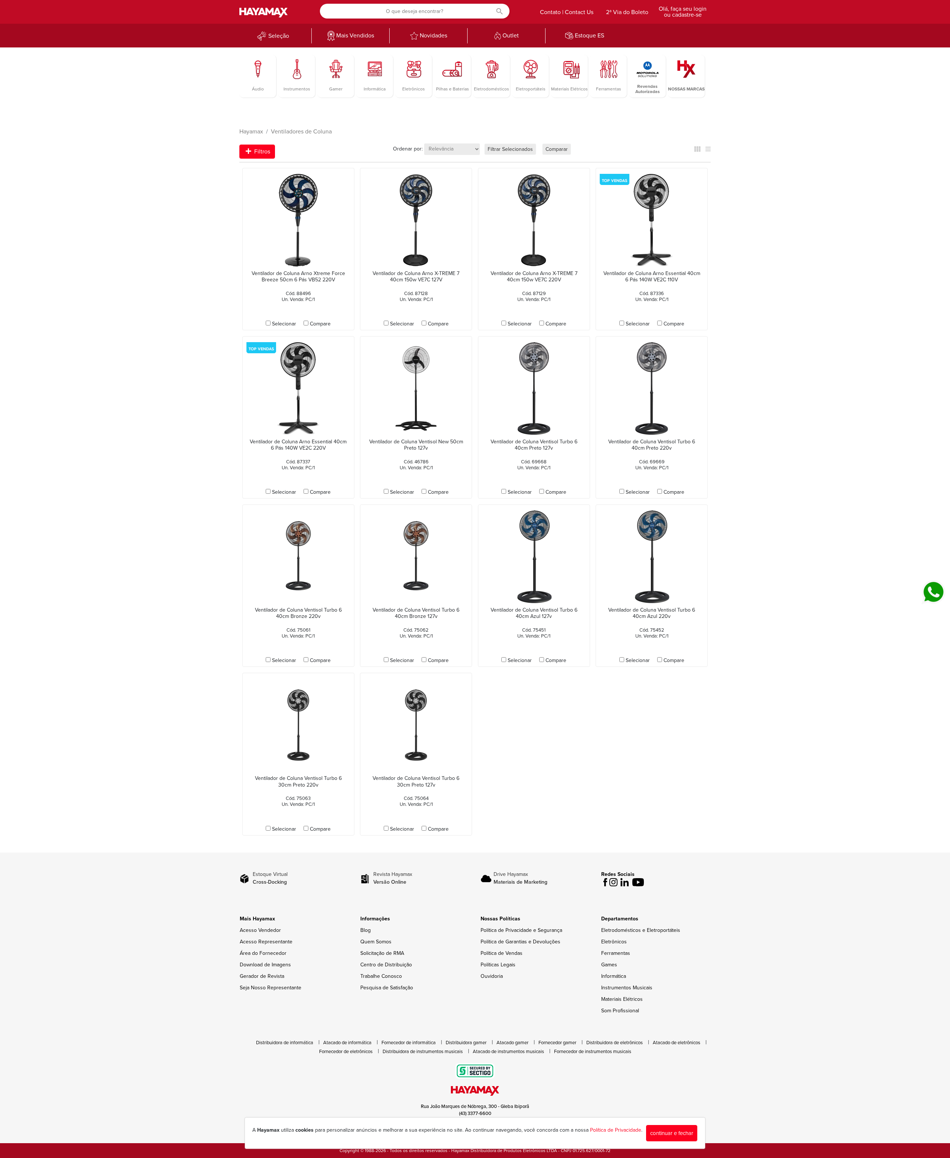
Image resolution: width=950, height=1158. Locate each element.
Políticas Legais (498, 965)
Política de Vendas (501, 953)
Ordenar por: (408, 149)
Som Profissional (620, 1011)
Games (609, 965)
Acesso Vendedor (260, 930)
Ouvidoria (492, 976)
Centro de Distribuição (386, 965)
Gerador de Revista (262, 976)
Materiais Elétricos (622, 999)
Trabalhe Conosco (381, 976)
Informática (613, 976)
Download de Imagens (265, 965)
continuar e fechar (671, 1133)
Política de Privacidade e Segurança (521, 930)
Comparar (557, 149)
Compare (320, 324)
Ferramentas (615, 953)
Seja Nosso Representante (270, 988)
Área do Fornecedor (263, 953)
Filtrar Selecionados (510, 149)
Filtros (261, 151)
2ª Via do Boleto (627, 12)
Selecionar (284, 324)
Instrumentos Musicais (626, 988)
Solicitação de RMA (382, 953)
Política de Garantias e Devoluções (520, 942)
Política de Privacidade (615, 1130)
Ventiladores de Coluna (301, 131)
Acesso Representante (266, 942)
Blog (365, 930)
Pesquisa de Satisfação (386, 988)
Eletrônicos (614, 942)
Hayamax (251, 131)
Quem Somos (376, 942)
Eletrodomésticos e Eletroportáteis (640, 930)
